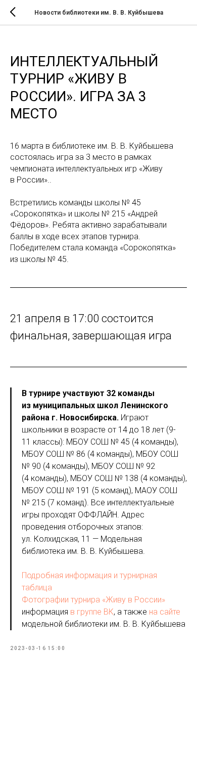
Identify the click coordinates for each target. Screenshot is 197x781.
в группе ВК (92, 612)
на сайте (164, 612)
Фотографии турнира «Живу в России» (93, 599)
